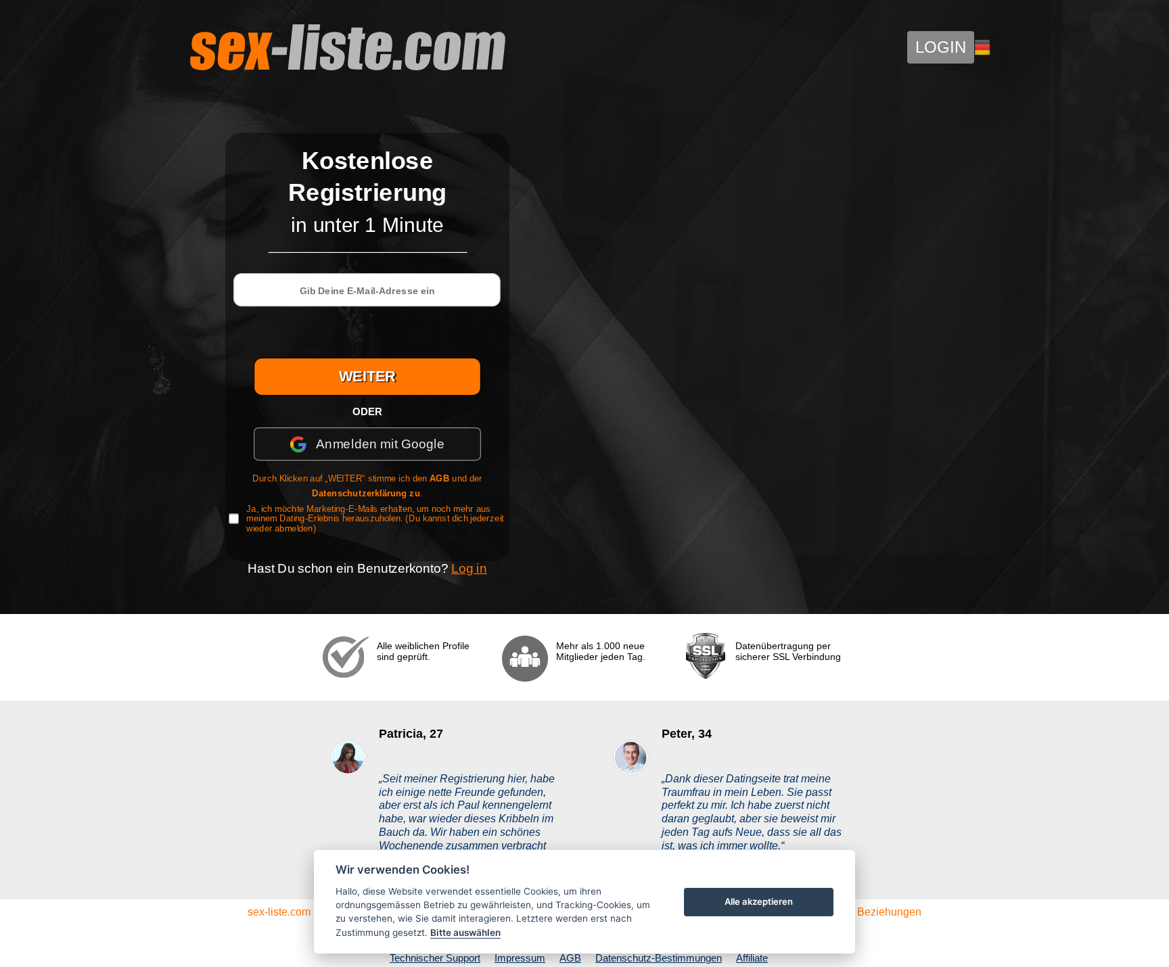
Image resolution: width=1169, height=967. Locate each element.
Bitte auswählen (465, 932)
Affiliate (752, 958)
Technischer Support (435, 958)
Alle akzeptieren (759, 901)
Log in (469, 568)
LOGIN (940, 47)
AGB (440, 479)
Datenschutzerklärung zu (366, 493)
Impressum (520, 958)
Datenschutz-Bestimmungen (658, 958)
